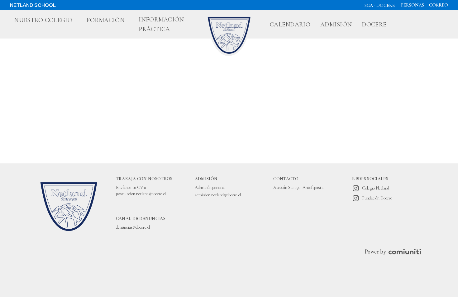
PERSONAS (412, 5)
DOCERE (374, 24)
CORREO (438, 5)
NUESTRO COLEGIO (43, 20)
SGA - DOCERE (380, 5)
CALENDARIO (290, 24)
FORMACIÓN (105, 20)
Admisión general (210, 187)
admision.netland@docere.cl (218, 195)
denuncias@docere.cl (133, 227)
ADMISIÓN (336, 24)
